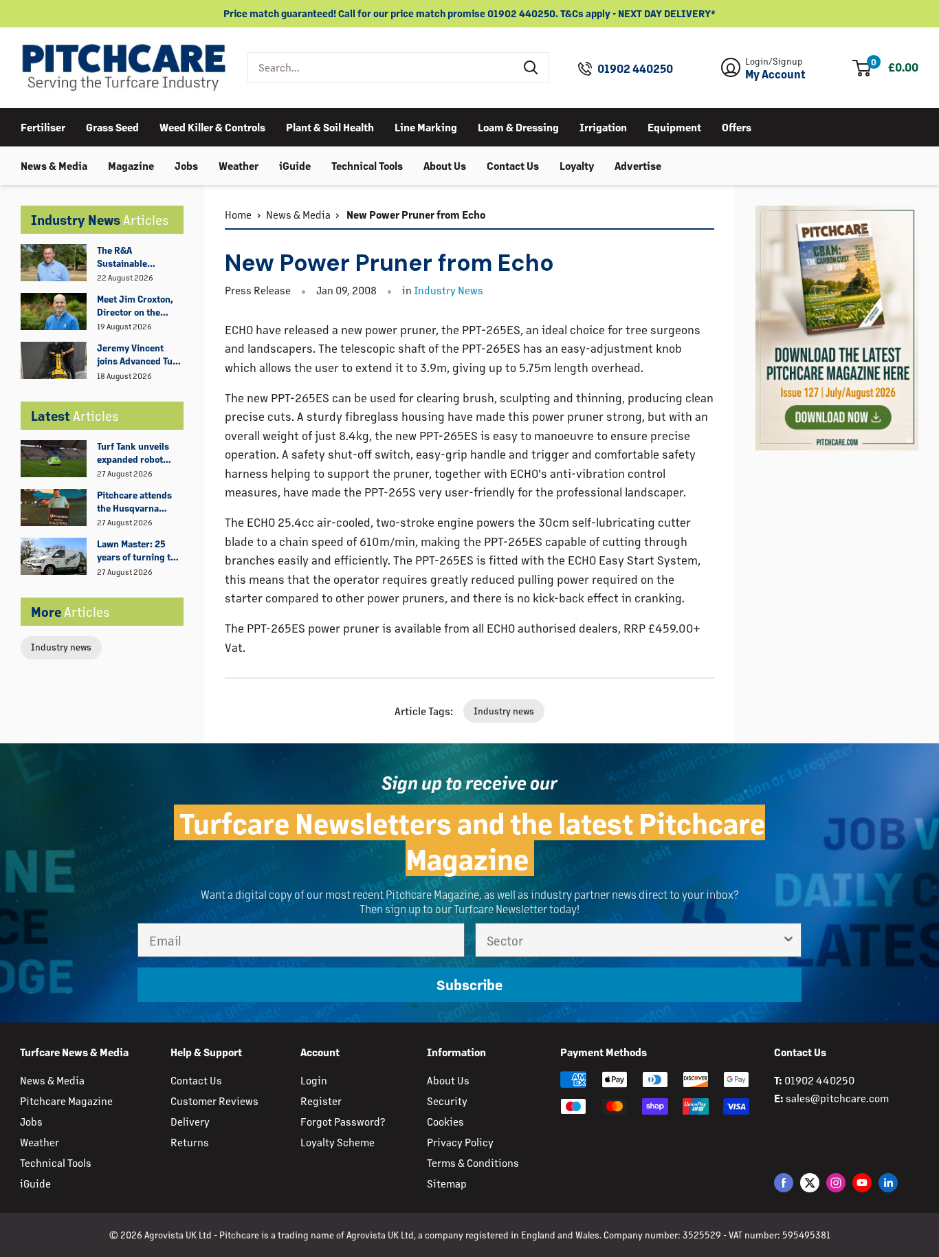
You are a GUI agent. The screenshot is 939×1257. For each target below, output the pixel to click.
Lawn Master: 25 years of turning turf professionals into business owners (140, 551)
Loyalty (577, 164)
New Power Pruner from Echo (414, 214)
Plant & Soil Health (330, 126)
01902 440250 (635, 68)
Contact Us (513, 164)
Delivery (190, 1121)
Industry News (448, 289)
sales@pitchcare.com (837, 1097)
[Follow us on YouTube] (862, 1182)
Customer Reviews (214, 1100)
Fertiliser (43, 126)
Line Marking (426, 126)
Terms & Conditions (473, 1162)
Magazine (131, 164)
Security (447, 1100)
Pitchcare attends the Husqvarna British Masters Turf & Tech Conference (139, 502)
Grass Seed (112, 126)
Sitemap (447, 1183)
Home (238, 214)
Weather (238, 164)
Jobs (186, 164)
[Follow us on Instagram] (836, 1182)
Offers (736, 126)
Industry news (61, 647)
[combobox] (381, 67)
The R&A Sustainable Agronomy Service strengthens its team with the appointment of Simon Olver (135, 257)
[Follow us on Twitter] (809, 1182)
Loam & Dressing (518, 126)
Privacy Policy (460, 1141)
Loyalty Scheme (337, 1141)
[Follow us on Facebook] (783, 1182)
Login (313, 1079)
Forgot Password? (342, 1121)
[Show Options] (788, 940)
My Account (775, 74)
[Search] (531, 67)
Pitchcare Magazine (66, 1100)
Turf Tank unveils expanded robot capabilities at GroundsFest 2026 (136, 453)
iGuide (295, 164)
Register (321, 1100)
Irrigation (603, 126)
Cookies (445, 1121)
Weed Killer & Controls (212, 126)
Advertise (638, 164)
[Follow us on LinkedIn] (888, 1182)
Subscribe (469, 984)
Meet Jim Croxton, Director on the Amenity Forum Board (135, 306)
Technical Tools (367, 164)
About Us (444, 164)
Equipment (674, 126)
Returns (189, 1141)
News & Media (54, 164)
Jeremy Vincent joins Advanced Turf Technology (138, 355)
